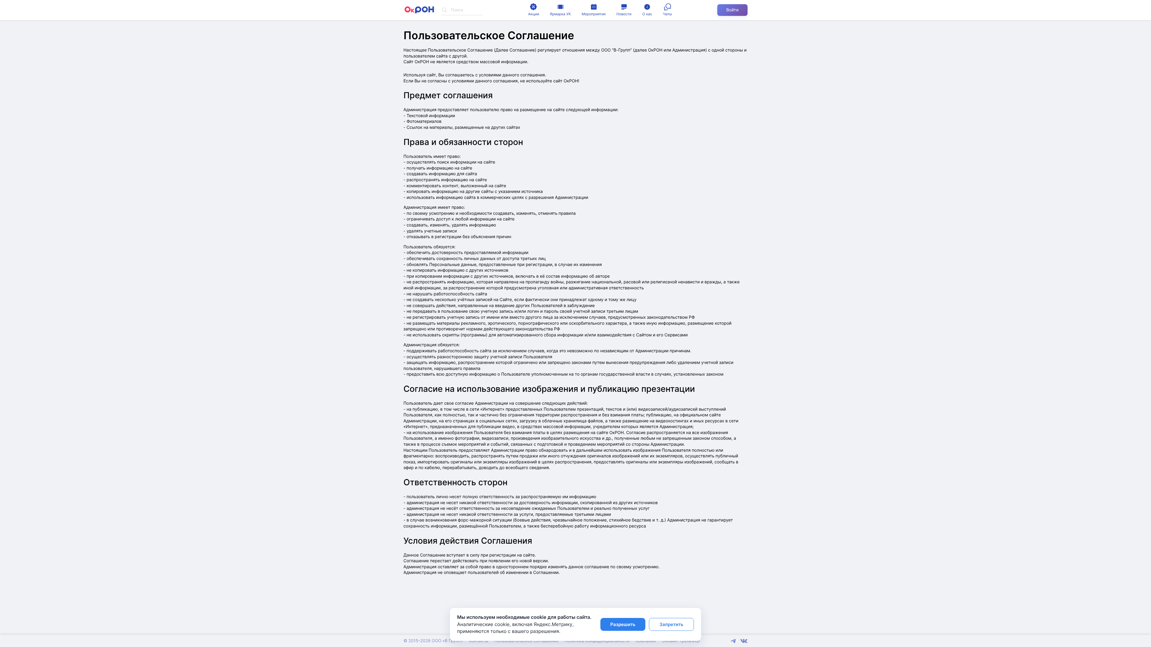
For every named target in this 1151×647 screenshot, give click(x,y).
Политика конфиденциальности (596, 640)
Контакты (478, 640)
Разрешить (622, 624)
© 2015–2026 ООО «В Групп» (433, 640)
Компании (645, 640)
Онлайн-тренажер (681, 640)
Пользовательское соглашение (526, 640)
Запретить (671, 624)
